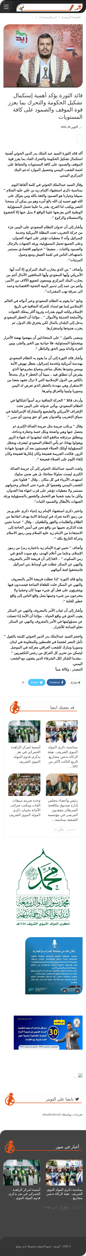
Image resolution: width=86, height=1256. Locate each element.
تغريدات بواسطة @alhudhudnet (62, 1114)
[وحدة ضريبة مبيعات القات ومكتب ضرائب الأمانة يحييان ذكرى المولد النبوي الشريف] (24, 784)
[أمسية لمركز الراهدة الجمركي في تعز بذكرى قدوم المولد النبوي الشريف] (24, 731)
